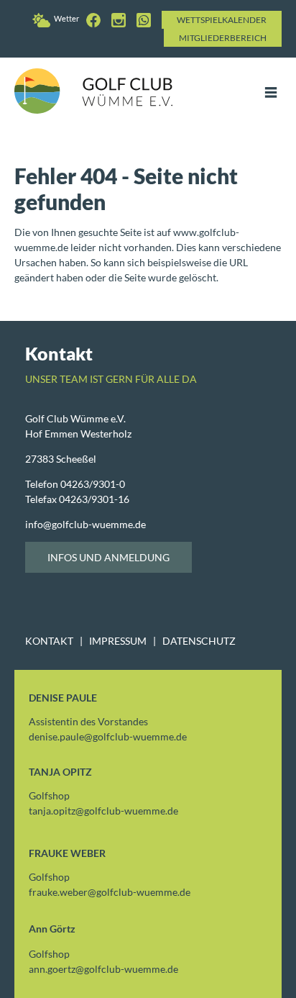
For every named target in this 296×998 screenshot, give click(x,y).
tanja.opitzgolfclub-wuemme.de (103, 810)
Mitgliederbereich (223, 37)
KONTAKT (49, 641)
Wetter (66, 18)
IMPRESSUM (118, 641)
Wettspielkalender (222, 19)
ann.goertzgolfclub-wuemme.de (103, 969)
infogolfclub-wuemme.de (85, 524)
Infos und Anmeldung (108, 557)
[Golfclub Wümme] (95, 18)
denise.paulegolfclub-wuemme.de (108, 736)
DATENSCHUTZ (199, 641)
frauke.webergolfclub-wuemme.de (109, 892)
